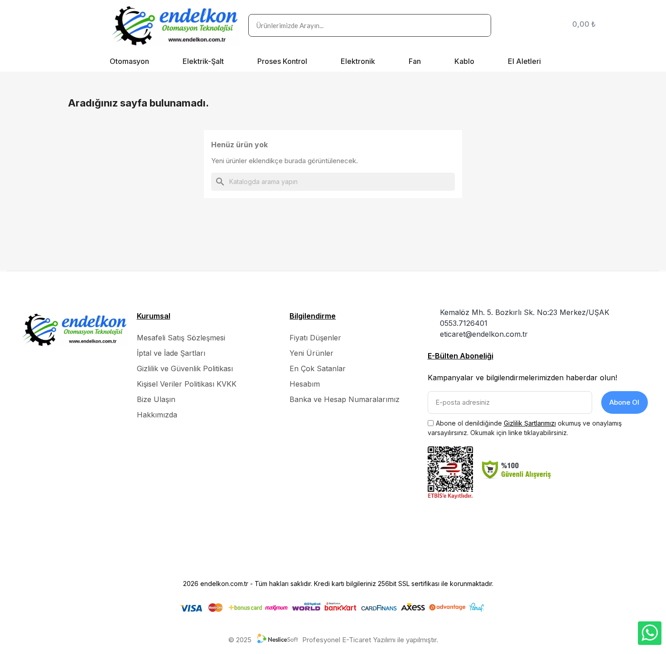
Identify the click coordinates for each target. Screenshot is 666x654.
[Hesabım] (551, 25)
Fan (415, 61)
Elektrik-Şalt (203, 61)
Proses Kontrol (282, 61)
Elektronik (358, 61)
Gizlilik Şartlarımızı (530, 423)
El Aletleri (524, 61)
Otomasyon (129, 61)
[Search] (479, 25)
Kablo (464, 61)
